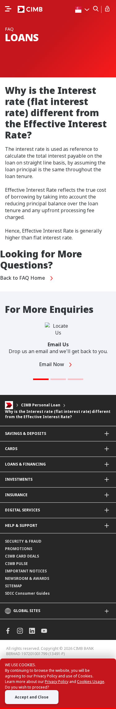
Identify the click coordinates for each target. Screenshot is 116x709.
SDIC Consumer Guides (27, 593)
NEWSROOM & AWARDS (27, 578)
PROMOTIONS (18, 548)
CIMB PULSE (16, 563)
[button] (41, 379)
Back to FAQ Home (23, 277)
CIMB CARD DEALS (22, 556)
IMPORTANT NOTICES (26, 571)
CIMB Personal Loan (40, 405)
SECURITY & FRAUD (23, 541)
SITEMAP (13, 586)
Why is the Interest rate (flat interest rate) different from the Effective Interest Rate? (57, 414)
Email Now (52, 364)
